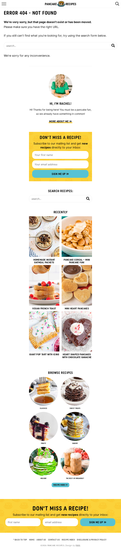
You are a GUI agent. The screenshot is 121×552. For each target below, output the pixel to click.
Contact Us (54, 539)
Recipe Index (59, 485)
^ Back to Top (20, 539)
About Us (41, 539)
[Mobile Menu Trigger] (4, 5)
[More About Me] (60, 86)
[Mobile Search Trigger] (116, 5)
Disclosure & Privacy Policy (91, 539)
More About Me (59, 121)
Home (32, 539)
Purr (78, 545)
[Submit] (113, 45)
